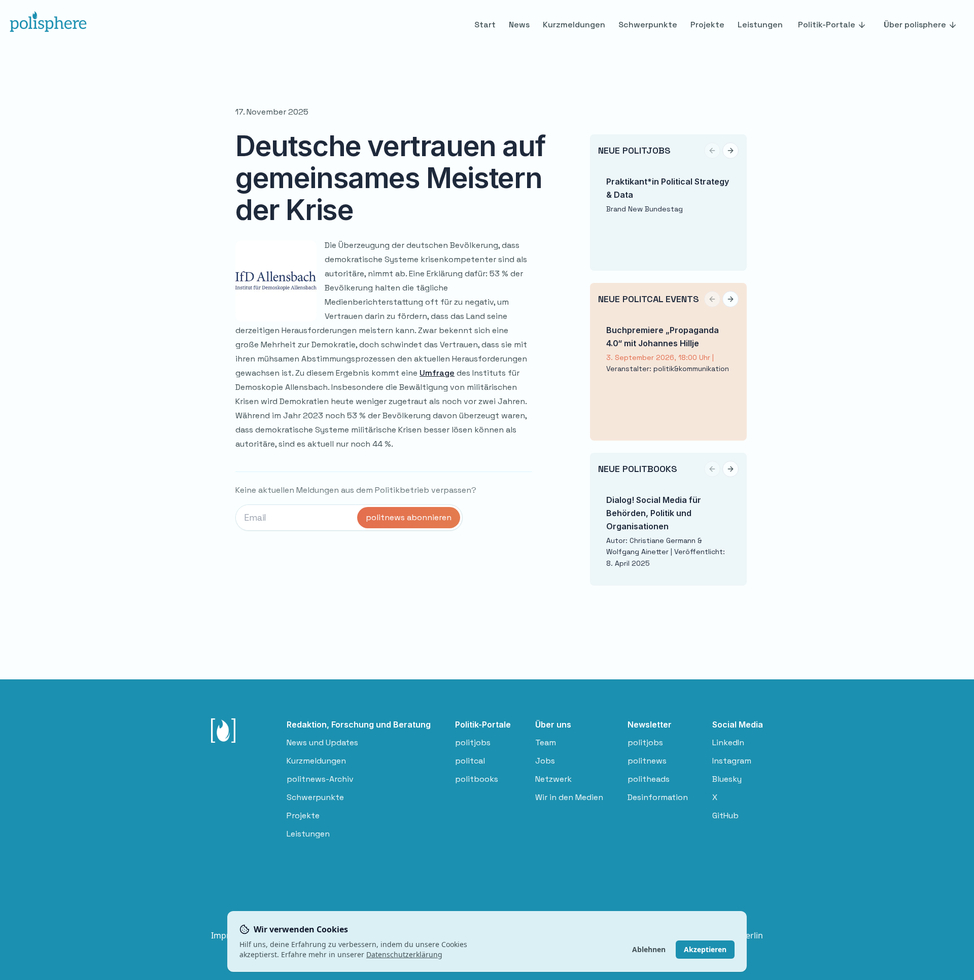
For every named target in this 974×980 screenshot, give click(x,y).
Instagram (731, 760)
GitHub (725, 815)
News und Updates (322, 742)
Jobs (545, 760)
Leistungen (308, 833)
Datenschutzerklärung (404, 954)
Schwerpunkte (315, 797)
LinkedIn (728, 742)
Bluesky (727, 779)
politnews (647, 760)
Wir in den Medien (569, 797)
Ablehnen (649, 949)
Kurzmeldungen (316, 760)
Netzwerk (553, 779)
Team (545, 742)
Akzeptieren (705, 949)
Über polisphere (915, 24)
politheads (649, 779)
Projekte (303, 815)
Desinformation (658, 797)
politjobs (473, 742)
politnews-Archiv (320, 779)
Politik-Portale (826, 24)
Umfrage (437, 373)
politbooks (476, 779)
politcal (470, 760)
